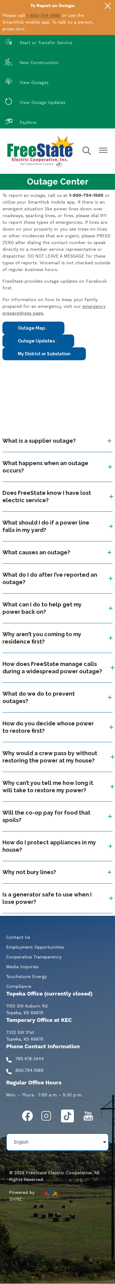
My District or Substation (44, 353)
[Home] (41, 151)
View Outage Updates (35, 101)
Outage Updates (36, 340)
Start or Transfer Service (38, 42)
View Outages (26, 82)
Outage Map (31, 328)
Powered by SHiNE (21, 1196)
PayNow (20, 121)
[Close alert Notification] (108, 6)
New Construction (32, 62)
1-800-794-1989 (43, 15)
